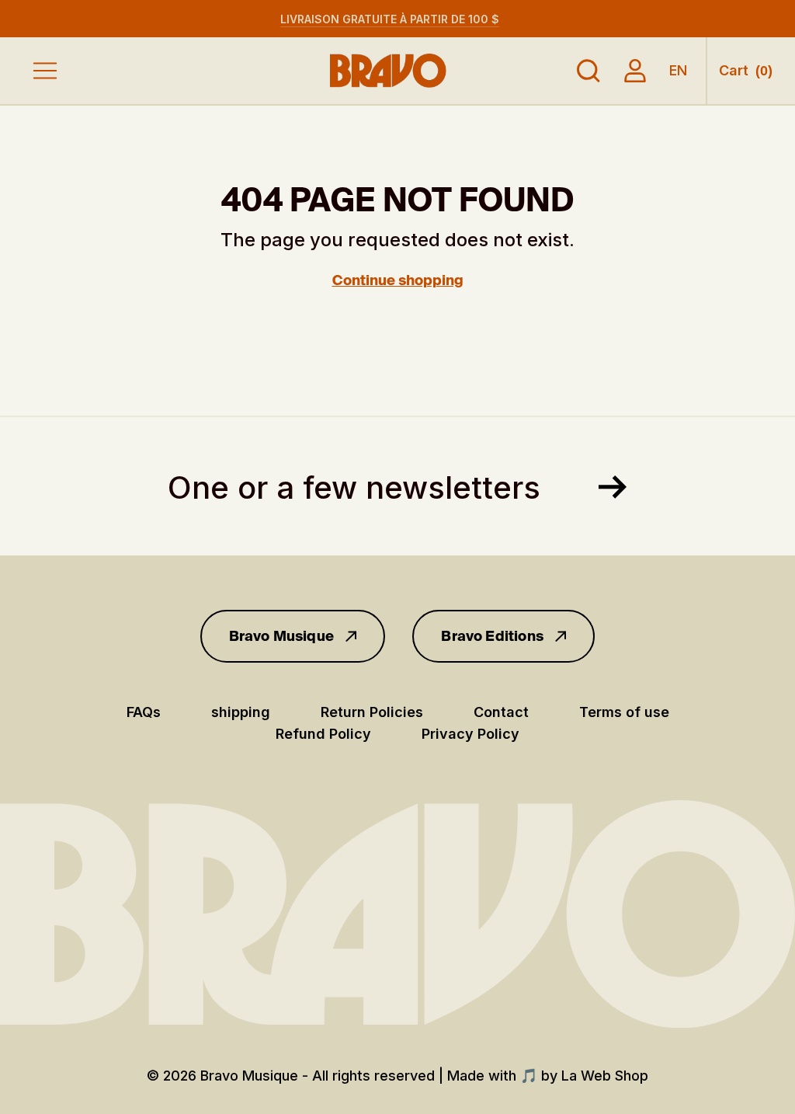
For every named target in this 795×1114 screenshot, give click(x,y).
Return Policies (372, 712)
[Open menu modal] (45, 70)
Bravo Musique (281, 636)
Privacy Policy (470, 734)
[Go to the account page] (635, 70)
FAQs (144, 712)
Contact (501, 712)
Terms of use (624, 712)
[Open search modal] (588, 70)
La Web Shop (604, 1075)
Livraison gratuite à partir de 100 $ (389, 19)
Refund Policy (323, 734)
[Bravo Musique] (388, 70)
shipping (240, 712)
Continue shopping (397, 280)
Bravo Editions (492, 636)
